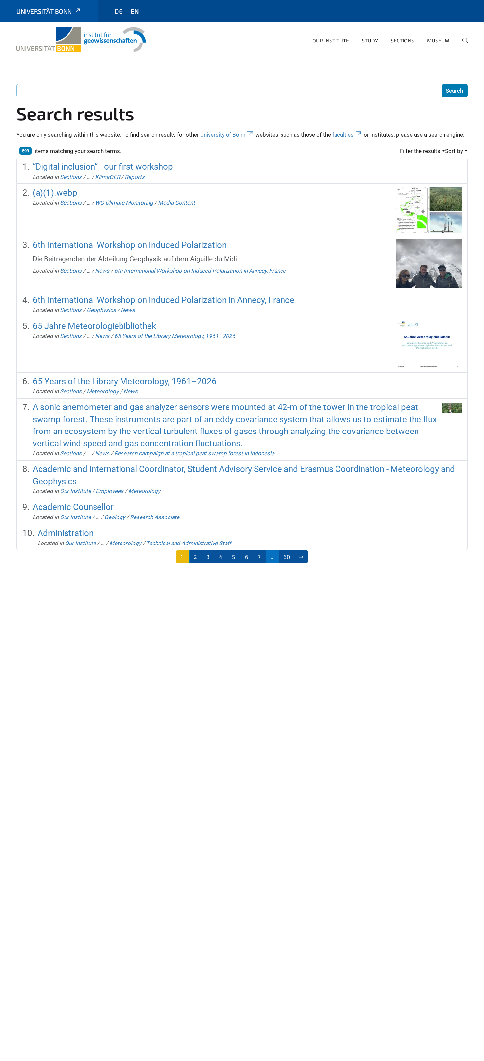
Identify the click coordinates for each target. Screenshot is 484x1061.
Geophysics (101, 310)
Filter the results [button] (420, 151)
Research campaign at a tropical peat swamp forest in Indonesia (194, 453)
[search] (462, 45)
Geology (114, 517)
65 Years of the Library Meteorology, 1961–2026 (174, 336)
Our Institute (330, 40)
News (102, 270)
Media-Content (176, 202)
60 (286, 556)
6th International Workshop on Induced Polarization (130, 245)
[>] (301, 556)
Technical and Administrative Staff (188, 543)
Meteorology (103, 391)
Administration (66, 533)
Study (370, 40)
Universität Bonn (44, 11)
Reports (135, 177)
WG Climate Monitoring (124, 202)
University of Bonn (222, 134)
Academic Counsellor (73, 507)
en (135, 11)
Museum (438, 40)
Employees (109, 491)
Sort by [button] (454, 151)
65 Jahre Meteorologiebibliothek (94, 326)
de (118, 11)
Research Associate (154, 517)
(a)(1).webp (55, 193)
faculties (343, 134)
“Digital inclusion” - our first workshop (103, 167)
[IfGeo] (81, 39)
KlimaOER (107, 177)
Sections (402, 40)
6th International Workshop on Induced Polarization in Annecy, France (200, 270)
